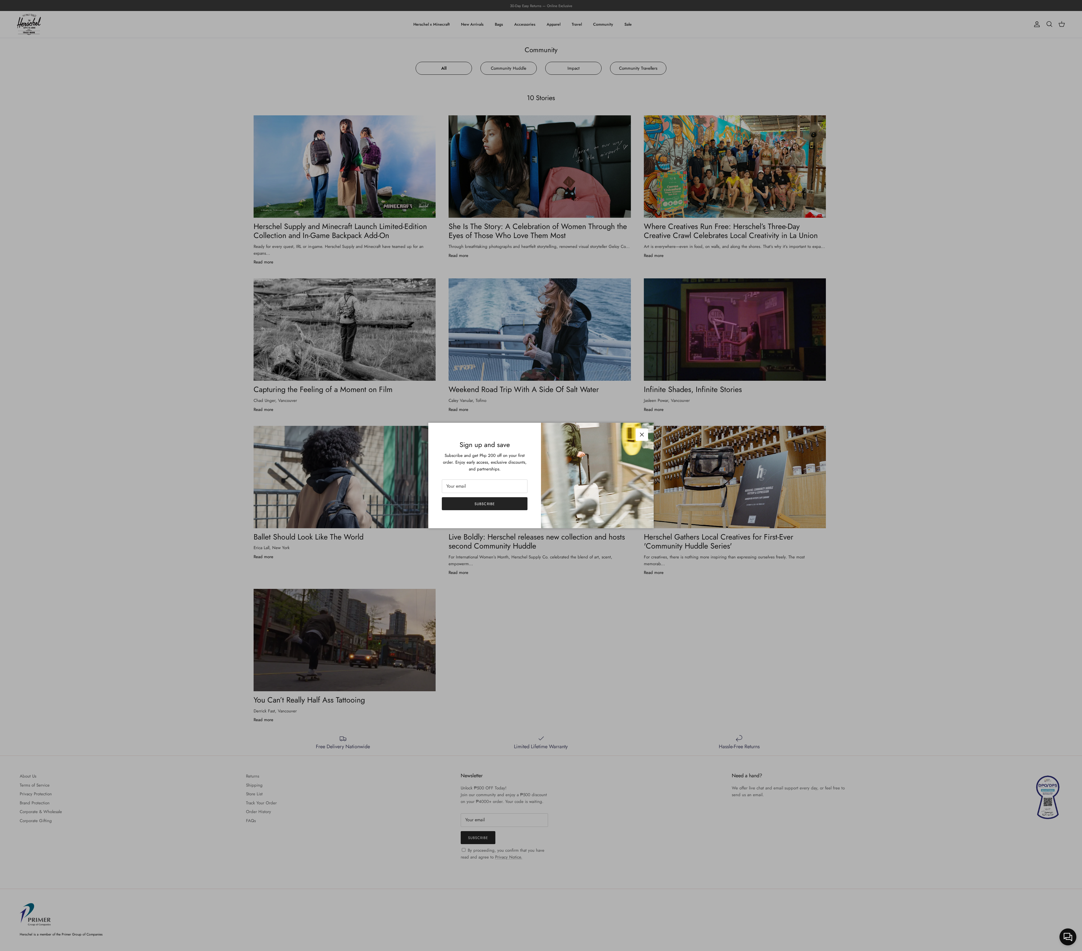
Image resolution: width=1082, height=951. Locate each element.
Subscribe (485, 504)
